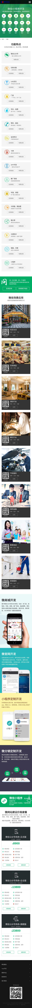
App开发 (4, 968)
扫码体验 (11, 73)
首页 (3, 39)
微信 (7, 39)
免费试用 (16, 59)
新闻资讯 (4, 976)
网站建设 (4, 964)
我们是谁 (4, 981)
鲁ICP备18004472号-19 (13, 1004)
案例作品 (4, 972)
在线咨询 (9, 288)
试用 (14, 335)
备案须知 (23, 1004)
